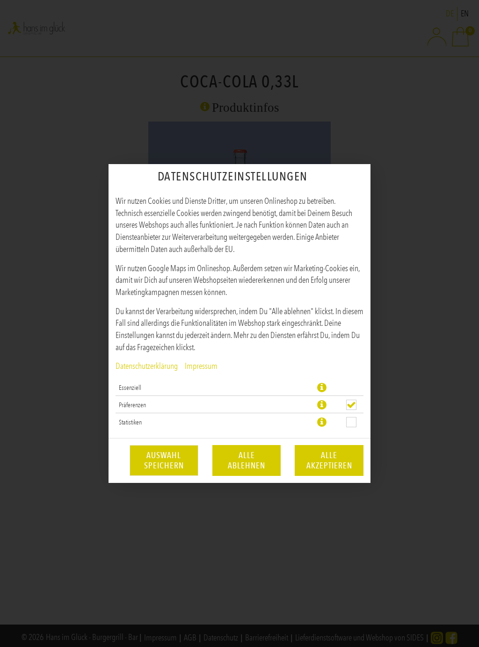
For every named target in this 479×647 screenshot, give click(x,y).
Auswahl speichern (164, 460)
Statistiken (130, 422)
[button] (322, 387)
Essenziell (130, 387)
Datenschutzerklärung (147, 366)
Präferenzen (132, 405)
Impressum (201, 366)
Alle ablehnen (246, 460)
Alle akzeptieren (329, 460)
